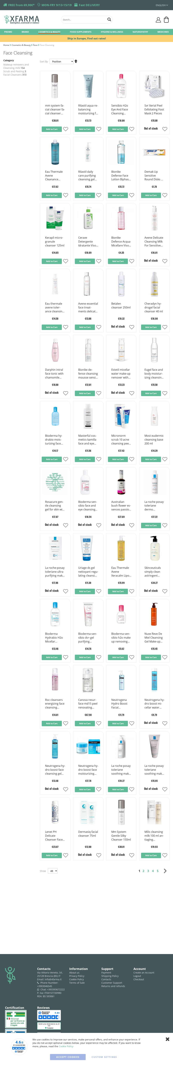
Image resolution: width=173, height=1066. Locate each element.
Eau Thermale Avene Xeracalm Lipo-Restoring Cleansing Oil (120, 572)
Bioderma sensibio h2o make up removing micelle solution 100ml (121, 638)
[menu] (86, 32)
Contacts (106, 979)
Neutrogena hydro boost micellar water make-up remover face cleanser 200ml (154, 704)
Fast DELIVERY (89, 5)
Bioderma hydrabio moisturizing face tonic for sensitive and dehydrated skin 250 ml (55, 440)
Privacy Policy (76, 976)
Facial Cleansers (12, 74)
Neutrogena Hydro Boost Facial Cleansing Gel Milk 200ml (120, 704)
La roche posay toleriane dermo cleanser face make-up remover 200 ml (154, 506)
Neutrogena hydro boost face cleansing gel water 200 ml (55, 770)
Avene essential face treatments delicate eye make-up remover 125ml (88, 308)
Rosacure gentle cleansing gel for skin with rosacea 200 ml (55, 506)
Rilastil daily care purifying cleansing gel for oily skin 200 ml (88, 176)
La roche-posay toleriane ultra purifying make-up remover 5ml (55, 572)
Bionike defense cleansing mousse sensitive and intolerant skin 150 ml (88, 374)
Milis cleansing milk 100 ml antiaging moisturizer (154, 836)
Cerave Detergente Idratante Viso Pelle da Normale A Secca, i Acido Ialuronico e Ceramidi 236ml (88, 242)
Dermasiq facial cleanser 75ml (88, 834)
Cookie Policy (76, 979)
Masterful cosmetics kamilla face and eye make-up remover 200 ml (87, 440)
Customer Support (111, 982)
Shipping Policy (110, 976)
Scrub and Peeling (13, 71)
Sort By (44, 61)
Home (6, 45)
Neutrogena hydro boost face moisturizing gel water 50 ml (88, 770)
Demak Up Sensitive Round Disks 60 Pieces (154, 176)
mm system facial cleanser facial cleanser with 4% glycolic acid (55, 110)
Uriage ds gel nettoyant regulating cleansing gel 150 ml (88, 572)
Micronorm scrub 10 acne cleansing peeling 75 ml (120, 440)
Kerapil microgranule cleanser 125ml (54, 241)
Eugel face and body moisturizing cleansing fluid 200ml (153, 374)
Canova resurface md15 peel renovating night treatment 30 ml (87, 704)
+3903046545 (44, 986)
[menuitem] (8, 31)
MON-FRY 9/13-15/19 (57, 5)
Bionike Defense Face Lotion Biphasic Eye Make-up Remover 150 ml (121, 176)
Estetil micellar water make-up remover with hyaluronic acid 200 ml (121, 374)
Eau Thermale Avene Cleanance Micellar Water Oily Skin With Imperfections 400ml (54, 176)
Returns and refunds (113, 986)
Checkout (138, 979)
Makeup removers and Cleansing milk (16, 66)
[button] (162, 5)
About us (74, 972)
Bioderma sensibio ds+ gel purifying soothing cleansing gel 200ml (87, 638)
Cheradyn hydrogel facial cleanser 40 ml (153, 307)
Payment (106, 972)
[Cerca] (109, 19)
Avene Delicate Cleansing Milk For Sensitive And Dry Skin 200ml (153, 242)
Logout (137, 976)
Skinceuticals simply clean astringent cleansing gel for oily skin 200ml (152, 572)
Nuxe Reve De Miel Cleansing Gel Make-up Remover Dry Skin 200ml (153, 638)
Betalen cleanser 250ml (121, 305)
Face (35, 45)
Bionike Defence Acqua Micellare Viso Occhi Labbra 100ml (120, 242)
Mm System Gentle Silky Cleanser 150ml (121, 835)
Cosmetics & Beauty (21, 45)
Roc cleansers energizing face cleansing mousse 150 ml (54, 704)
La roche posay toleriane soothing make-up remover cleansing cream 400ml (121, 770)
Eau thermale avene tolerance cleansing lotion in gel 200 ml (54, 308)
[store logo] (31, 20)
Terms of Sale (77, 982)
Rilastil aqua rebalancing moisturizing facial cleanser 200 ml (88, 110)
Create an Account (143, 972)
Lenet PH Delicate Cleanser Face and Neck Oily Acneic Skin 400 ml (55, 836)
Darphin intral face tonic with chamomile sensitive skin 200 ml (54, 374)
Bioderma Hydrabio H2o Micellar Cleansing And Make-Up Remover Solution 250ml (54, 638)
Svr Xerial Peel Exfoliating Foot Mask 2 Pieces (154, 109)
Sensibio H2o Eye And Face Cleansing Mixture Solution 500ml (120, 110)
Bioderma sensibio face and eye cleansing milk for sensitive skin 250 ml (88, 506)
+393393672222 (56, 989)
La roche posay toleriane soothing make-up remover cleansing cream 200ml (154, 770)
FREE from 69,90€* (21, 5)
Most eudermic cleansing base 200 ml (154, 439)
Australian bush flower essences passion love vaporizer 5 (121, 506)
